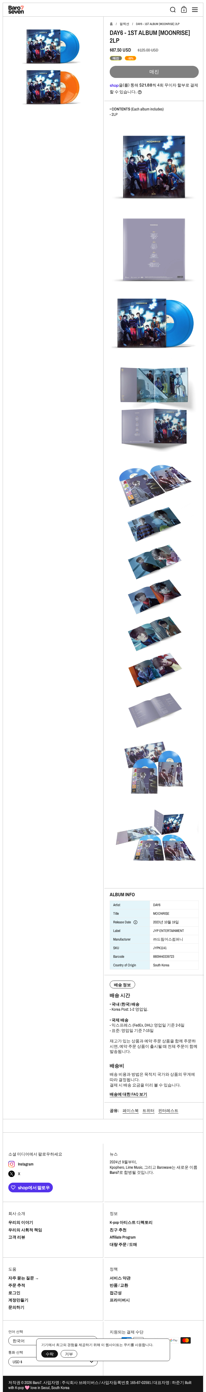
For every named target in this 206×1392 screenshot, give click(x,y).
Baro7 (37, 1382)
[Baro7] (87, 10)
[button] (172, 10)
